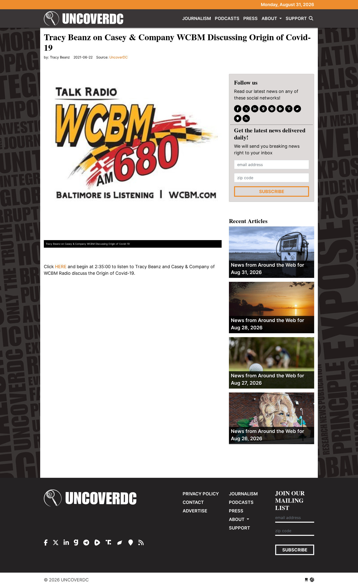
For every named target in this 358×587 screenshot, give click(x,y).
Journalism (196, 18)
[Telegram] (271, 108)
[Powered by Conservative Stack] (312, 579)
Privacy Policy (201, 493)
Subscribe (271, 191)
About (270, 18)
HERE (60, 266)
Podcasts (227, 18)
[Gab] (263, 108)
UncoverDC (85, 18)
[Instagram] (254, 108)
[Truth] (288, 108)
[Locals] (237, 118)
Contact (193, 502)
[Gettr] (297, 108)
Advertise (195, 510)
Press (250, 18)
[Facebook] (237, 108)
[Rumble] (280, 108)
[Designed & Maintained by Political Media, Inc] (306, 579)
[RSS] (246, 118)
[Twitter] (246, 108)
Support (296, 18)
